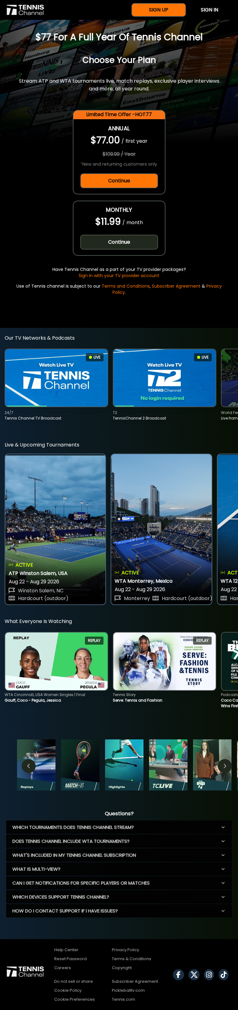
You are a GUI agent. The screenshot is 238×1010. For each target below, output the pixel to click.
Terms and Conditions (126, 286)
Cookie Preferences (74, 999)
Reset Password (70, 959)
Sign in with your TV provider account (119, 275)
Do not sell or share (73, 981)
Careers (62, 968)
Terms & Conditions (131, 959)
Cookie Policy (68, 990)
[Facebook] (180, 974)
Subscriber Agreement (176, 286)
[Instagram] (210, 974)
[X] (195, 974)
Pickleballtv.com (128, 990)
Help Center (66, 950)
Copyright (122, 968)
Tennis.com (123, 999)
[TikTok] (225, 974)
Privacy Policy (125, 950)
